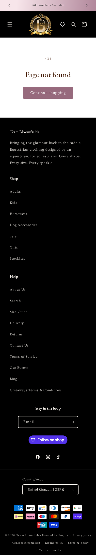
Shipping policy (78, 542)
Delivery (17, 323)
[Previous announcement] (9, 5)
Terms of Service (24, 357)
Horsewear (18, 214)
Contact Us (19, 346)
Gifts (14, 247)
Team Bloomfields (28, 535)
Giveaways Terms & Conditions (36, 390)
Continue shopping (48, 93)
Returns (16, 334)
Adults (15, 192)
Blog (13, 379)
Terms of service (50, 550)
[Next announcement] (86, 5)
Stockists (17, 259)
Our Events (19, 368)
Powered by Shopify (55, 535)
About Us (18, 290)
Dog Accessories (23, 225)
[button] (9, 24)
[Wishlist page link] (62, 24)
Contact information (26, 542)
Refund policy (54, 542)
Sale (13, 236)
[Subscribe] (72, 422)
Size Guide (19, 312)
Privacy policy (82, 535)
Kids (13, 203)
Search (15, 301)
